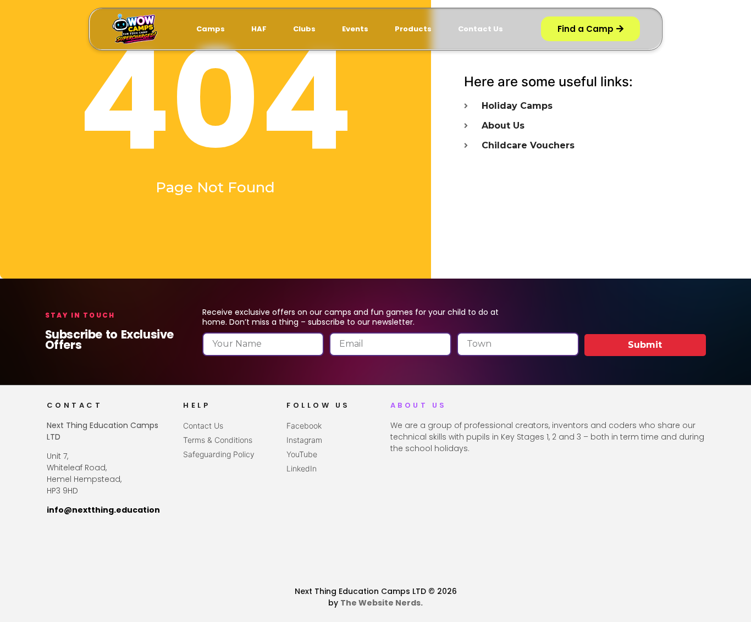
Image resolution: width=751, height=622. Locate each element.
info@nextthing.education (103, 509)
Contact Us (480, 29)
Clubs (304, 29)
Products (413, 29)
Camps (210, 29)
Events (355, 29)
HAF (259, 29)
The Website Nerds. (381, 602)
